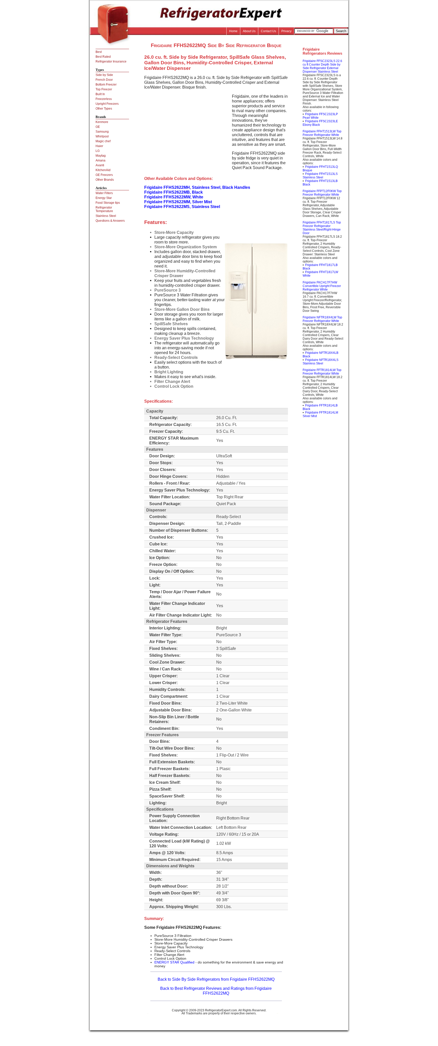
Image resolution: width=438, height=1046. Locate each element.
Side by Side (104, 75)
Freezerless (104, 99)
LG (98, 151)
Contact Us (268, 31)
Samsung (102, 131)
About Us (249, 31)
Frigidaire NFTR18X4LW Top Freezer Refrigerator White (322, 319)
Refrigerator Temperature (104, 209)
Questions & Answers (110, 220)
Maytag (101, 155)
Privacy (286, 31)
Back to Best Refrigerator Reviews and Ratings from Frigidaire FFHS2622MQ (216, 990)
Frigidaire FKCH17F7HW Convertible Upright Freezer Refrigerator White (322, 286)
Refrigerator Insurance (111, 61)
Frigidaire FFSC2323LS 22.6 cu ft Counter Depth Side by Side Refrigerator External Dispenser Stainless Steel (322, 66)
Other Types (104, 108)
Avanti (100, 165)
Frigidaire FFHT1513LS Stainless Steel (320, 175)
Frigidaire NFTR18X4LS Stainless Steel (320, 361)
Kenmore (102, 122)
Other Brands (105, 179)
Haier (99, 146)
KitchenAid (103, 170)
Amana (100, 160)
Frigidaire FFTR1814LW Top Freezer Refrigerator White (322, 371)
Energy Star (104, 198)
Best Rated (103, 56)
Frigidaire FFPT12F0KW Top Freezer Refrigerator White (322, 192)
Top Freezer (104, 89)
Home (233, 31)
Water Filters (104, 193)
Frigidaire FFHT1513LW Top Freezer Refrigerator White (322, 133)
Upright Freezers (107, 104)
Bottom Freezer (106, 84)
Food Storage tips (108, 202)
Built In (100, 94)
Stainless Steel (106, 216)
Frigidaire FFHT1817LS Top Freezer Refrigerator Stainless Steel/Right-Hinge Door (322, 228)
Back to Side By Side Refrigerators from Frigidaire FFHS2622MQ (216, 979)
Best (99, 52)
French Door (104, 79)
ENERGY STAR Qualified (174, 962)
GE (98, 127)
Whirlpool (102, 136)
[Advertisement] (186, 129)
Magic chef (103, 141)
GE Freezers (104, 175)
